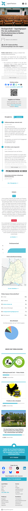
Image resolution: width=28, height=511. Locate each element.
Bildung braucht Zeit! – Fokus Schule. (13, 372)
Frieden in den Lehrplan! (13, 401)
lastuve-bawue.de (7, 304)
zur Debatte (13, 237)
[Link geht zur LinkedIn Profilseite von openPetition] (24, 468)
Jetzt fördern (14, 457)
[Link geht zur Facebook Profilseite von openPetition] (3, 468)
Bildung (16, 106)
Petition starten (5, 502)
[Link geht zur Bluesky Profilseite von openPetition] (10, 472)
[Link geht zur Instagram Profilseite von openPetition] (10, 468)
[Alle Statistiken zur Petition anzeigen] (14, 285)
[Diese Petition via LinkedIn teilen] (14, 84)
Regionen (3, 505)
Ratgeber (3, 499)
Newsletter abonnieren (14, 479)
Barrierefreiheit (18, 505)
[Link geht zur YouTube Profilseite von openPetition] (17, 472)
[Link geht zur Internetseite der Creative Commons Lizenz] (2, 509)
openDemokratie (19, 489)
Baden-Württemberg (16, 105)
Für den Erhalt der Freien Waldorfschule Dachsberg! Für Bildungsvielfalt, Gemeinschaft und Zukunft (13, 430)
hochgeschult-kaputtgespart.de (11, 311)
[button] (23, 4)
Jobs (2, 487)
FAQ (16, 486)
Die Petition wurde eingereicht (12, 147)
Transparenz (18, 499)
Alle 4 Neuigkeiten (12, 183)
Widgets (17, 487)
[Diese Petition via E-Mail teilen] (21, 84)
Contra (14, 220)
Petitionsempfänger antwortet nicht (13, 122)
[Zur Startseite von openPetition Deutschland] (9, 3)
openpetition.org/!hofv (15, 87)
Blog (2, 489)
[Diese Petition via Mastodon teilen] (11, 84)
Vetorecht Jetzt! (19, 494)
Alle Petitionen (4, 500)
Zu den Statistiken (12, 288)
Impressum (18, 503)
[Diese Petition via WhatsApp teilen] (16, 84)
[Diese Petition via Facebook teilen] (6, 84)
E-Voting (17, 492)
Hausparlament (19, 490)
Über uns (3, 486)
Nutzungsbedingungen (20, 500)
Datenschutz (18, 502)
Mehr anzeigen (13, 77)
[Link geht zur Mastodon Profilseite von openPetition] (3, 472)
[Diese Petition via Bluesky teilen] (9, 84)
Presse (3, 490)
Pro (14, 196)
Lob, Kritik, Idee (5, 492)
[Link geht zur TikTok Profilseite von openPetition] (17, 468)
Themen (3, 503)
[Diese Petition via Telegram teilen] (19, 84)
